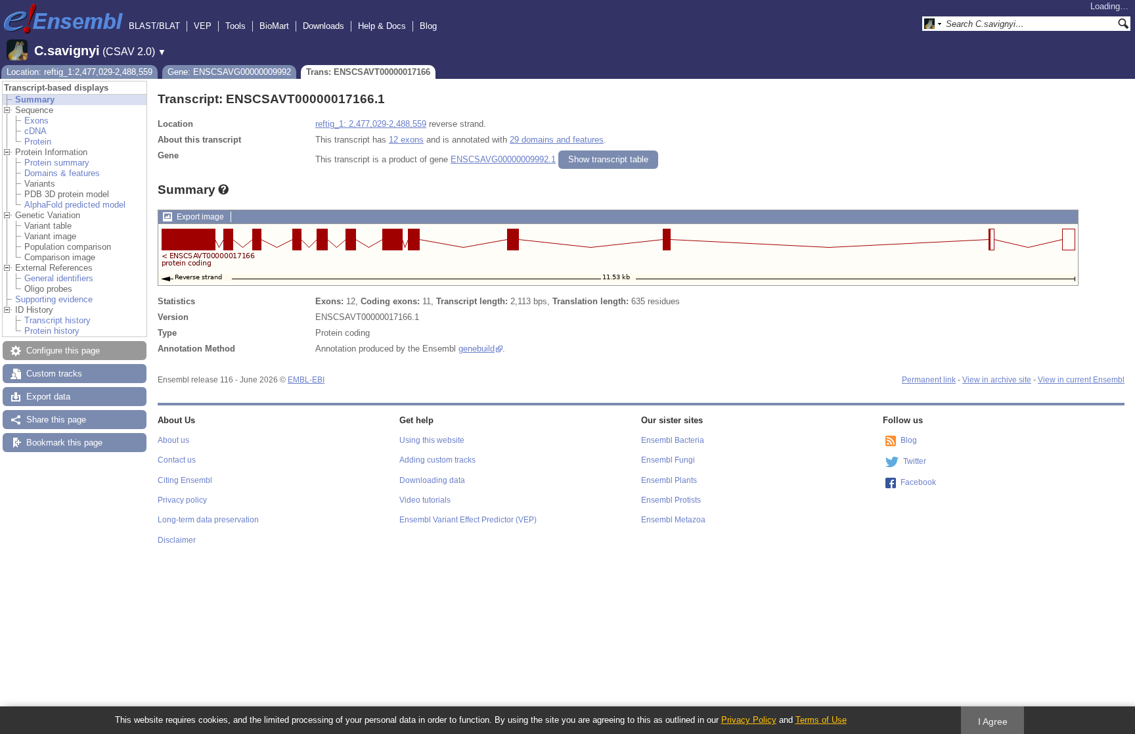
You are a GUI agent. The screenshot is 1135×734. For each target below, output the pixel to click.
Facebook (918, 482)
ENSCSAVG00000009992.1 (503, 159)
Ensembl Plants (669, 480)
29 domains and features (557, 140)
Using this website (431, 440)
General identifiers (58, 278)
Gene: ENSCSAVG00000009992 (229, 72)
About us (173, 440)
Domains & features (62, 173)
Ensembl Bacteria (672, 440)
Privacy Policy (748, 720)
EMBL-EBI (306, 380)
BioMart (274, 26)
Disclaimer (177, 540)
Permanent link (929, 380)
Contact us (177, 460)
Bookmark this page (64, 442)
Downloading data (432, 480)
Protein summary (56, 163)
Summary (35, 99)
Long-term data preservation (208, 520)
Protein (37, 142)
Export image (200, 216)
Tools (235, 26)
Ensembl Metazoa (673, 520)
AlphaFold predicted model (74, 205)
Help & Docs (382, 26)
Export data (48, 396)
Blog (428, 26)
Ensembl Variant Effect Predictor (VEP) (468, 520)
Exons (36, 121)
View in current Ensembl (1081, 380)
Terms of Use (821, 720)
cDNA (35, 131)
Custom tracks (54, 373)
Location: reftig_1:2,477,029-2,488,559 (79, 72)
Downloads (323, 26)
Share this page (56, 419)
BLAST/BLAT (154, 26)
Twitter (914, 461)
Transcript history (57, 320)
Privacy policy (182, 500)
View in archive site (996, 380)
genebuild (476, 349)
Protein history (51, 331)
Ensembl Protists (671, 500)
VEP (202, 26)
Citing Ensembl (185, 480)
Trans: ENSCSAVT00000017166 (368, 72)
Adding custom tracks (437, 460)
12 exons (406, 140)
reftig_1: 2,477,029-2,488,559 (370, 124)
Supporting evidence (54, 299)
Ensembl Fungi (668, 460)
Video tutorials (425, 500)
